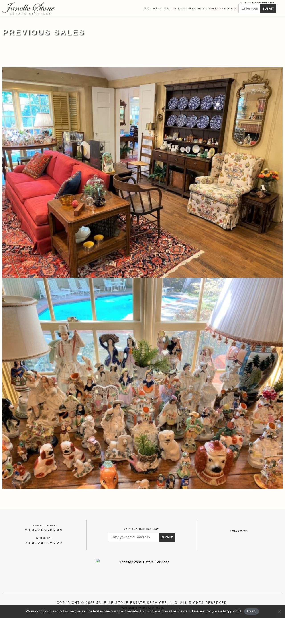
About (157, 8)
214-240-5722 (44, 543)
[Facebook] (234, 537)
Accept (251, 611)
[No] (279, 613)
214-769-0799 (44, 530)
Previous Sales (207, 8)
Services (170, 8)
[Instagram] (244, 537)
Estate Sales (186, 8)
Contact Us (228, 8)
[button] (281, 8)
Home (147, 8)
